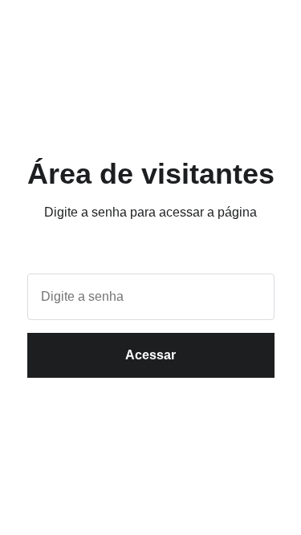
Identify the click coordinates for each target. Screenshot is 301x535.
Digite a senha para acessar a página (150, 212)
